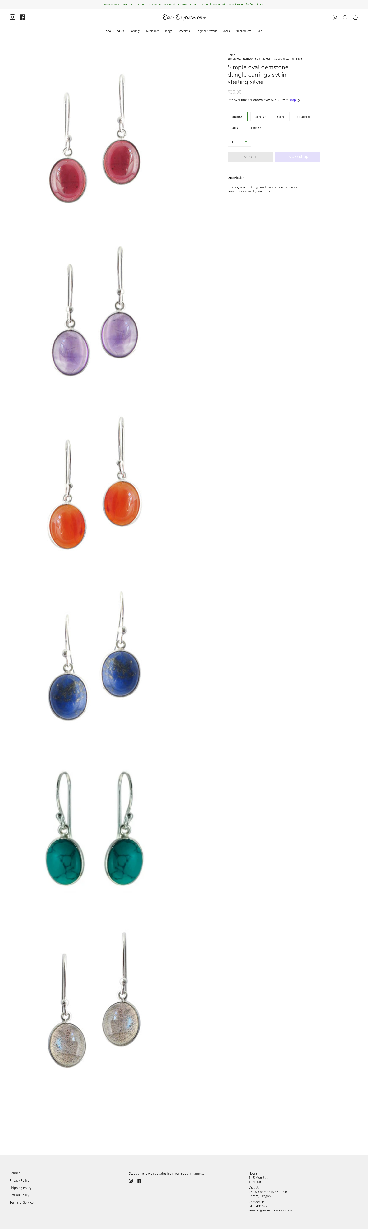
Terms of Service (22, 1202)
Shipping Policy (20, 1188)
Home (231, 55)
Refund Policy (19, 1195)
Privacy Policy (19, 1180)
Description (236, 178)
